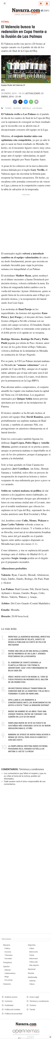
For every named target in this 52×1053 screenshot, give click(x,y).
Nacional (31, 969)
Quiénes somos (11, 997)
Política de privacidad (13, 1014)
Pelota (31, 955)
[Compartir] (15, 101)
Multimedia (32, 977)
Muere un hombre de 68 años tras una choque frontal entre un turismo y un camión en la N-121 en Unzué (27, 714)
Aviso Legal (34, 997)
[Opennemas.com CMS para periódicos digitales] (26, 1034)
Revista (31, 973)
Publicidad (9, 1005)
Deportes (31, 945)
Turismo (32, 1005)
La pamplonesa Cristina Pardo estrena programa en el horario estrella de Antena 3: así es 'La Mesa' (27, 749)
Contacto (8, 1001)
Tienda (32, 1009)
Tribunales (9, 955)
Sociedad (8, 959)
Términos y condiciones (31, 769)
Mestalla (26, 108)
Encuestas (9, 980)
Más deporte (34, 965)
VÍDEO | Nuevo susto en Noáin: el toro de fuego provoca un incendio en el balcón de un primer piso (28, 679)
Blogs (7, 977)
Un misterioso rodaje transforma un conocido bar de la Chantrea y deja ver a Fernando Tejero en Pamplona (28, 691)
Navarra (6, 945)
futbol (8, 108)
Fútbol (31, 948)
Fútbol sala (33, 962)
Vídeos (32, 984)
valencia (17, 108)
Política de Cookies (12, 1009)
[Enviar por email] (36, 101)
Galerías (32, 981)
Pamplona (7, 962)
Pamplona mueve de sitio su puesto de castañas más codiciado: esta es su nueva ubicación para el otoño (29, 725)
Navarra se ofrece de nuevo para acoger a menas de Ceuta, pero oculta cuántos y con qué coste (29, 737)
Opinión (6, 966)
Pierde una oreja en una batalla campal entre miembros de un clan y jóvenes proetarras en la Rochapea (28, 653)
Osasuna (7, 984)
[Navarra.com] (26, 10)
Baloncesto (33, 952)
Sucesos (8, 952)
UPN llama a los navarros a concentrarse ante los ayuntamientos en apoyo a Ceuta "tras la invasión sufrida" (29, 702)
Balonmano (33, 959)
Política (7, 948)
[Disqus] (25, 824)
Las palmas (37, 108)
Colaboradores (10, 973)
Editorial (8, 970)
